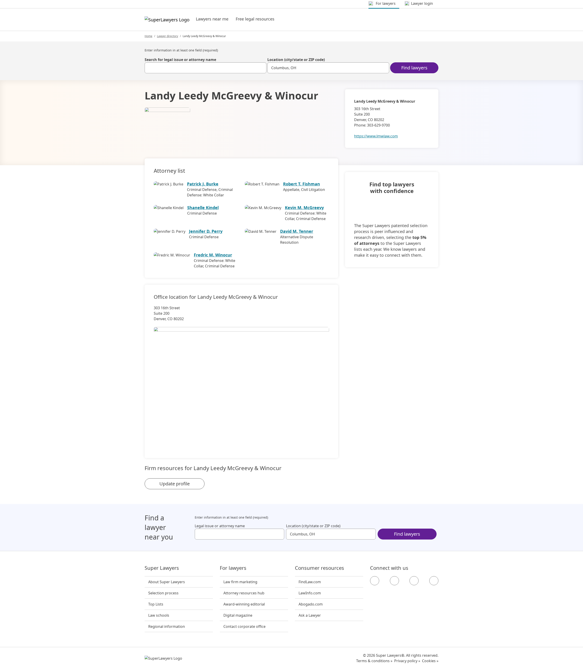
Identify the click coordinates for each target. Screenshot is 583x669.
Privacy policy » (407, 660)
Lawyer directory (167, 36)
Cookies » (430, 660)
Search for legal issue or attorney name (180, 59)
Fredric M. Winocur (213, 255)
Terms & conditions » (374, 660)
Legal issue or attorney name (220, 525)
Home (148, 36)
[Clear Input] (261, 68)
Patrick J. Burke (202, 184)
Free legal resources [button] (255, 19)
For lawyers (233, 568)
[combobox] (205, 67)
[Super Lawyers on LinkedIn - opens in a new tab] (433, 580)
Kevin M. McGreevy (304, 207)
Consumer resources (319, 568)
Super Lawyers (162, 568)
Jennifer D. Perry (205, 231)
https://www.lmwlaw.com (376, 136)
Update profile (174, 484)
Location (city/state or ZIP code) (296, 59)
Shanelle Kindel (203, 207)
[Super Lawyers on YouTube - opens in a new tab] (414, 580)
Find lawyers (414, 68)
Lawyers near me (212, 19)
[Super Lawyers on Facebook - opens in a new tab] (374, 580)
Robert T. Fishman (301, 184)
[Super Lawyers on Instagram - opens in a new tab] (394, 580)
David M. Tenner (296, 231)
